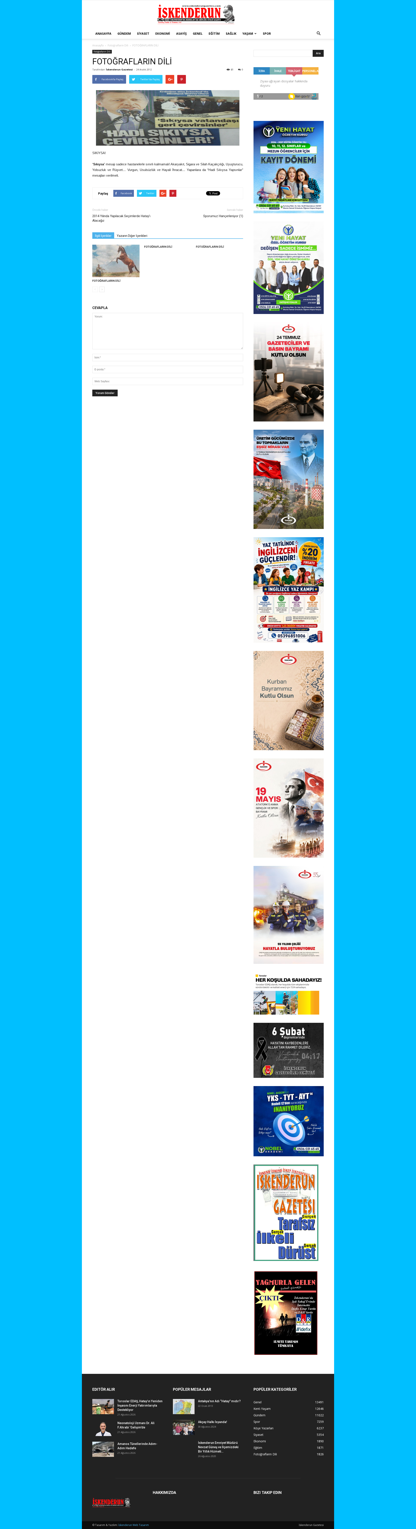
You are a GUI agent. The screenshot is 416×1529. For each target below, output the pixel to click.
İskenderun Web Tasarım (133, 1525)
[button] (318, 33)
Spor (267, 33)
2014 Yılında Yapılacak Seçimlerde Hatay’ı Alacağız (121, 218)
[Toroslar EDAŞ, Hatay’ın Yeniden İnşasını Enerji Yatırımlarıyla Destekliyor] (103, 1406)
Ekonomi (162, 33)
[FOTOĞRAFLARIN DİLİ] (116, 261)
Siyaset (143, 33)
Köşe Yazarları (263, 1428)
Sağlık (231, 33)
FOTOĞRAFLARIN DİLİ (106, 280)
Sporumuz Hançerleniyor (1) (223, 216)
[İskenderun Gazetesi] (208, 14)
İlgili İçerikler (103, 235)
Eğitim (214, 33)
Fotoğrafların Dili (118, 45)
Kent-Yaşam (262, 1409)
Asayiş (181, 33)
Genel (198, 33)
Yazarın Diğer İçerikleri (132, 235)
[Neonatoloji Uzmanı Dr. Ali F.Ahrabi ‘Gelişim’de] (103, 1428)
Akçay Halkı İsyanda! (212, 1422)
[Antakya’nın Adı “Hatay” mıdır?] (184, 1406)
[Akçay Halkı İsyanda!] (184, 1427)
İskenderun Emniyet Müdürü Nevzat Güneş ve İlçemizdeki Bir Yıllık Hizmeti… (218, 1447)
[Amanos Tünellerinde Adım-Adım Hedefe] (103, 1449)
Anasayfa (103, 33)
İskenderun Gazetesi (119, 69)
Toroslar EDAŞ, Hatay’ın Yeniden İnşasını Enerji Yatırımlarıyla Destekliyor (139, 1405)
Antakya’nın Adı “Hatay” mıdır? (219, 1401)
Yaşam (247, 33)
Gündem (124, 33)
